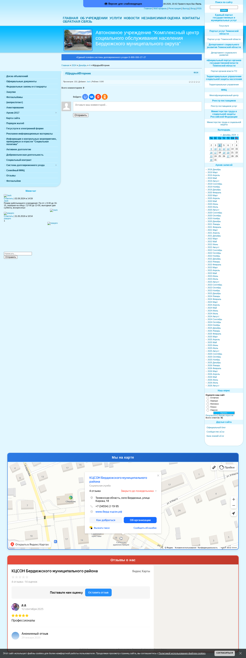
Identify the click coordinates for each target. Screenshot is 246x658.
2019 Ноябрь (214, 187)
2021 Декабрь (214, 236)
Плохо (213, 407)
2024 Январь (214, 296)
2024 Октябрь (214, 322)
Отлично (214, 398)
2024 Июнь (213, 311)
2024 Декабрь (214, 328)
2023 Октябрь (214, 287)
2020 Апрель (214, 198)
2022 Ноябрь (214, 256)
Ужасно (214, 410)
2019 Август (213, 181)
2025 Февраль (214, 334)
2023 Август (213, 282)
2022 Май (212, 241)
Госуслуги (224, 26)
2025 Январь (214, 331)
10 (215, 149)
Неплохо (214, 404)
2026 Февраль (214, 368)
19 (224, 152)
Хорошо (214, 401)
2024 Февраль (214, 299)
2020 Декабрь (214, 221)
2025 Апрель (214, 339)
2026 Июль (213, 383)
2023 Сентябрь (215, 285)
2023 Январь (214, 262)
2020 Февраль (214, 192)
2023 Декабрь (214, 293)
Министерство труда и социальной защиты (224, 123)
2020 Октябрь (214, 215)
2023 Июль (213, 279)
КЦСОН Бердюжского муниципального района (33, 463)
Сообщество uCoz (215, 432)
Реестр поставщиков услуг (224, 106)
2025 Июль (213, 348)
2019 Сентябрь (215, 184)
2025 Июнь (213, 345)
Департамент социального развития (224, 53)
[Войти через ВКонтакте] (92, 97)
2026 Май (212, 377)
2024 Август (213, 316)
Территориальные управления (224, 84)
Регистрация (175, 8)
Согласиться (224, 653)
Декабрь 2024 (229, 135)
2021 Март (213, 230)
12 (224, 149)
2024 (74, 65)
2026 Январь (214, 365)
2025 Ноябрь (214, 359)
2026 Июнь (213, 380)
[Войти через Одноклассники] (105, 97)
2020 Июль (213, 207)
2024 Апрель (214, 305)
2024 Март (213, 302)
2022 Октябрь (214, 253)
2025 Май (212, 342)
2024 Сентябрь (215, 319)
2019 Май (212, 178)
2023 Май (212, 273)
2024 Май (212, 308)
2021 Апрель (214, 233)
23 (211, 156)
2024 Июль (213, 313)
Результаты (211, 415)
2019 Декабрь (214, 189)
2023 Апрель (214, 270)
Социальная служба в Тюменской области (30, 466)
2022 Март (213, 238)
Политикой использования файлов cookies (182, 653)
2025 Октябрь (214, 357)
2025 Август (213, 351)
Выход (186, 8)
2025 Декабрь (214, 362)
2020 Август (213, 210)
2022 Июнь (213, 244)
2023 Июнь (213, 276)
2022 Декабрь (214, 259)
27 (228, 156)
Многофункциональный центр (224, 95)
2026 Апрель (214, 374)
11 (220, 149)
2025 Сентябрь (215, 354)
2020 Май (212, 201)
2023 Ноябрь (214, 290)
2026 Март (213, 371)
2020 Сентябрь (215, 213)
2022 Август (213, 247)
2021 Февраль (214, 227)
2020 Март (213, 195)
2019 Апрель (214, 175)
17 (215, 152)
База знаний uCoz (215, 436)
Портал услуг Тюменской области (224, 39)
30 (211, 160)
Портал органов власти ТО (224, 71)
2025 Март (213, 336)
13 (228, 149)
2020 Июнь (213, 204)
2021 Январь (214, 224)
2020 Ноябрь (214, 218)
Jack (89, 82)
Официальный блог (216, 427)
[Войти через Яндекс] (98, 97)
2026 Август (213, 385)
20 (228, 152)
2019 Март (213, 172)
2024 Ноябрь (214, 325)
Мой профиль (160, 8)
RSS (199, 8)
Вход (193, 8)
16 (211, 152)
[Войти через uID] (85, 97)
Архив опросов (226, 415)
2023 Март (213, 267)
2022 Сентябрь (215, 250)
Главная (148, 8)
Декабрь (83, 65)
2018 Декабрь (214, 169)
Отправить (81, 115)
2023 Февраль (214, 264)
